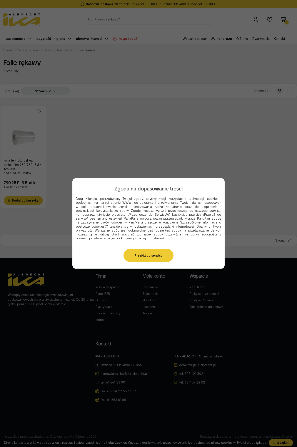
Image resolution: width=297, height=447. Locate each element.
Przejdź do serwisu (148, 255)
